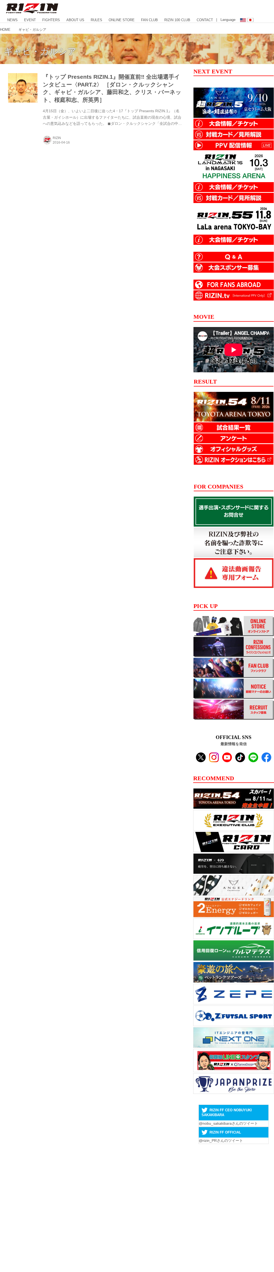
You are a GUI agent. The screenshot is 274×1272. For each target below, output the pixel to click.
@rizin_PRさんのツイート (221, 1140)
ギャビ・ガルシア (40, 51)
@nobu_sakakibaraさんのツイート (228, 1123)
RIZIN (57, 138)
